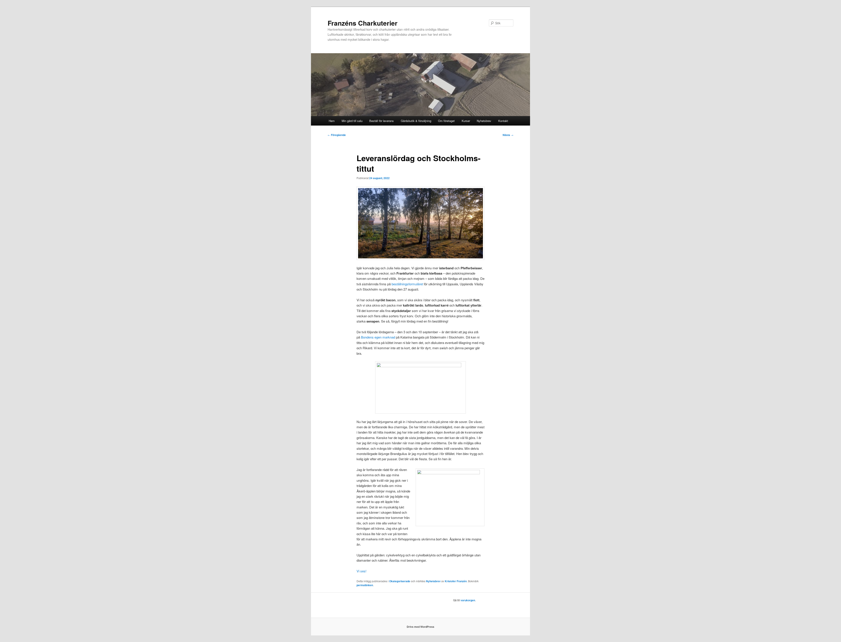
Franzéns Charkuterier (363, 23)
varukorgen (468, 600)
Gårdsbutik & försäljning (416, 121)
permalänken (365, 585)
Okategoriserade (399, 581)
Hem (332, 121)
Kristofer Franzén (456, 581)
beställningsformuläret (407, 284)
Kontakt (503, 121)
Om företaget (446, 121)
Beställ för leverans (381, 121)
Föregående (337, 135)
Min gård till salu (352, 121)
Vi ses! (361, 571)
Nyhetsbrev (484, 121)
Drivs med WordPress (420, 627)
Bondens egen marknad (378, 337)
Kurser (466, 121)
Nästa (508, 135)
